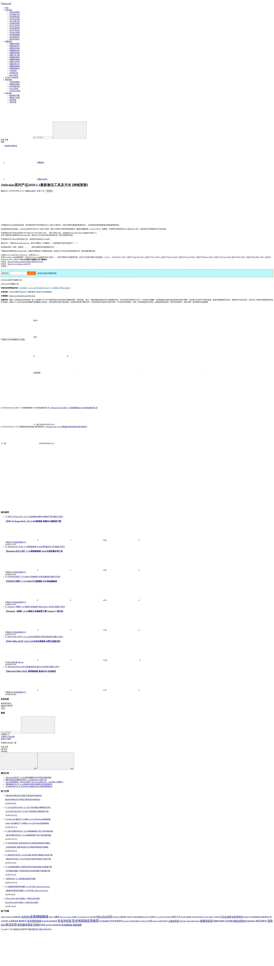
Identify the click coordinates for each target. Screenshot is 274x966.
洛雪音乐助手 (163, 921)
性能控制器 (126, 921)
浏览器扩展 (13, 73)
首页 (7, 8)
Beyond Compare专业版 (68, 917)
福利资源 (12, 100)
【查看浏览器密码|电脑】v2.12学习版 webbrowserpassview (26, 891)
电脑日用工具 (14, 64)
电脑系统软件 (14, 46)
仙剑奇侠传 (237, 916)
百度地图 (229, 921)
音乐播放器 (66, 925)
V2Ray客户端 (160, 917)
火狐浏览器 (173, 921)
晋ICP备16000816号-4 (44, 929)
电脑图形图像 (14, 59)
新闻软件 (155, 921)
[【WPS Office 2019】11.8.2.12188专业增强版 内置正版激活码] (29, 637)
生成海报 (37, 372)
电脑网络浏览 (14, 50)
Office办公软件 (104, 916)
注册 (6, 140)
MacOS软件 (13, 75)
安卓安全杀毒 (14, 19)
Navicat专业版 (90, 917)
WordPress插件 (208, 917)
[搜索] (70, 130)
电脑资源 (8, 41)
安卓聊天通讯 (14, 23)
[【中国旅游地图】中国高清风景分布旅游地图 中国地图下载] (28, 867)
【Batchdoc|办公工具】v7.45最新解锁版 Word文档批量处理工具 (34, 551)
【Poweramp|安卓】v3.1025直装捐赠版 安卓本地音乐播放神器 (28, 777)
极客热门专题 (14, 98)
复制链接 (49, 191)
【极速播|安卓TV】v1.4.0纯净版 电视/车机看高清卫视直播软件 (28, 784)
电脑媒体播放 (14, 53)
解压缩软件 (261, 921)
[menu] (2, 2)
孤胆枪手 (23, 921)
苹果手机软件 (14, 39)
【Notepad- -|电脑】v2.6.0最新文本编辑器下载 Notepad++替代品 (34, 611)
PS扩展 (128, 917)
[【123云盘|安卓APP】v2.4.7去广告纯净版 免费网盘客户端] (27, 807)
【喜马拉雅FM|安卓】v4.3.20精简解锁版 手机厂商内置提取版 (28, 835)
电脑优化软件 (195, 921)
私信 (71, 768)
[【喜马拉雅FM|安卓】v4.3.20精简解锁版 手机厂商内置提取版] (29, 831)
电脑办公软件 (14, 62)
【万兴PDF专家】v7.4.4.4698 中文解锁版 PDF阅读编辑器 (31, 581)
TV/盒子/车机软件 (12, 77)
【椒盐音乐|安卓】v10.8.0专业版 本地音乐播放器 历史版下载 (28, 859)
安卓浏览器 (64, 920)
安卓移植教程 (104, 921)
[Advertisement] (137, 207)
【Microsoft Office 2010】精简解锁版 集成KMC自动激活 (30, 671)
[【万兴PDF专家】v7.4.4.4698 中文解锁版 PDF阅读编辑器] (27, 577)
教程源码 (8, 80)
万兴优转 (217, 917)
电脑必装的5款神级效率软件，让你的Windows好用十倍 (26, 780)
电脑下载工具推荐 (185, 921)
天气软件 (4, 921)
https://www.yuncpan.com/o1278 (19, 264)
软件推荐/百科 (14, 86)
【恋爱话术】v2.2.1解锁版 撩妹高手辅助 (20, 879)
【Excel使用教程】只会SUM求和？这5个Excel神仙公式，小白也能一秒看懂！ (34, 782)
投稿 (2, 142)
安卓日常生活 (14, 30)
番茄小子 (4, 191)
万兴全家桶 (225, 917)
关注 (35, 768)
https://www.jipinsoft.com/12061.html (22, 296)
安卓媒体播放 (14, 28)
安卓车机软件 (116, 921)
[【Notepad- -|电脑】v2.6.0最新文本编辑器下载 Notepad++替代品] (30, 607)
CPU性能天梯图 (81, 917)
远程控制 (49, 925)
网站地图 (31, 929)
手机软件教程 (14, 12)
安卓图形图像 (14, 35)
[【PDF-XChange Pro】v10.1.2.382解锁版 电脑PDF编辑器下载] (29, 517)
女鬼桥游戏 (13, 921)
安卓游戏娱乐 (14, 37)
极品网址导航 (14, 95)
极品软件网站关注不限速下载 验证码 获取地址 (22, 799)
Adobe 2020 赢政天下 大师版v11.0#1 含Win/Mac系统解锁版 (27, 823)
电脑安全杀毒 (14, 48)
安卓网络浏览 (14, 17)
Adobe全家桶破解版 (34, 916)
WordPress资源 (14, 91)
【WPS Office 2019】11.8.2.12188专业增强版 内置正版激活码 (32, 641)
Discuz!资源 (13, 89)
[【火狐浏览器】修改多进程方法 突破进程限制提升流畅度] (27, 843)
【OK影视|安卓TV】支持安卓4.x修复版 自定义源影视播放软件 (28, 786)
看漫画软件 (251, 921)
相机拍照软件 (240, 921)
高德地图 (77, 925)
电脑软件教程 (14, 44)
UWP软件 (13, 71)
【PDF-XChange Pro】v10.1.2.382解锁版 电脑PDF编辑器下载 (33, 521)
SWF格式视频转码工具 (140, 917)
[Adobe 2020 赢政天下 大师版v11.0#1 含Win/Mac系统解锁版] (28, 819)
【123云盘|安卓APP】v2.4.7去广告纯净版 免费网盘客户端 (26, 811)
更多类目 (8, 93)
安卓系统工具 (14, 14)
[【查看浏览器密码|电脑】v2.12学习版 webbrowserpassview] (27, 887)
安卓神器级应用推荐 (85, 920)
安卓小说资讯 (14, 26)
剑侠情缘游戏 (255, 917)
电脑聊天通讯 (14, 57)
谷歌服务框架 (25, 924)
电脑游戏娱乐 (14, 68)
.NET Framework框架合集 (11, 917)
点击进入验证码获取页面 (46, 273)
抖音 (150, 921)
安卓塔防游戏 (34, 921)
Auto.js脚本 (54, 917)
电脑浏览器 (206, 920)
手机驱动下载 (144, 921)
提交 (3, 708)
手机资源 (8, 10)
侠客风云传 (246, 917)
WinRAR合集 (186, 917)
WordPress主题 (197, 917)
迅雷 (43, 925)
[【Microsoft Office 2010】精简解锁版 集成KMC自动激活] (27, 667)
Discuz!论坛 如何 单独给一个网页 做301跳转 (21, 902)
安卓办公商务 (14, 32)
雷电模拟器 (56, 925)
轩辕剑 (36, 924)
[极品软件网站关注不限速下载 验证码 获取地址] (23, 795)
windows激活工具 (173, 917)
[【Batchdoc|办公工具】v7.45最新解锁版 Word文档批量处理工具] (30, 547)
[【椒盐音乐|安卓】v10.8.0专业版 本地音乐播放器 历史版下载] (29, 855)
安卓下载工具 (14, 21)
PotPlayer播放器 (119, 917)
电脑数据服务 (14, 66)
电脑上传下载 (14, 55)
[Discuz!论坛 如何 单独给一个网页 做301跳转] (22, 898)
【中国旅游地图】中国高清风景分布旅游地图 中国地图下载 (27, 871)
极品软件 (17, 929)
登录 (2, 140)
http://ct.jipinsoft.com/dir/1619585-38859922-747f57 (25, 262)
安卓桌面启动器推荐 (49, 921)
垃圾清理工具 (266, 917)
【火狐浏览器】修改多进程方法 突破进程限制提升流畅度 (26, 847)
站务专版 (12, 102)
